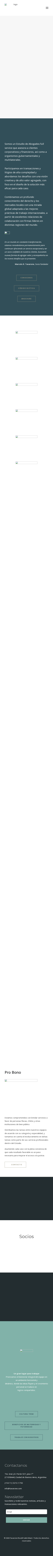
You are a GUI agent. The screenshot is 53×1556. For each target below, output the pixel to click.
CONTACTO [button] (16, 1165)
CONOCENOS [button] (26, 278)
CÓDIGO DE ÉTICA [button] (26, 288)
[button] (47, 8)
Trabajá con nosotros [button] (26, 1437)
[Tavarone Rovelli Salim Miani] (14, 7)
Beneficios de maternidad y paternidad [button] (26, 1425)
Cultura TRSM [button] (26, 1414)
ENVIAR (26, 1520)
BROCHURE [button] (26, 299)
